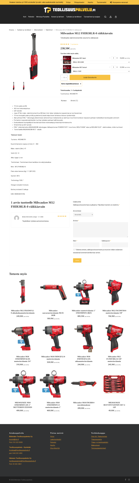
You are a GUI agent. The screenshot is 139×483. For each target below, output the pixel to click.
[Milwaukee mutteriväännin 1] (83, 292)
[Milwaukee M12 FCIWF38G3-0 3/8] (114, 338)
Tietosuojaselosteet (98, 448)
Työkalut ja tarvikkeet (24, 30)
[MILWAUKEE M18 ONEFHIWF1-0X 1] (22, 384)
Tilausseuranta (96, 439)
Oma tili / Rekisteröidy (99, 437)
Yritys (52, 437)
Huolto (52, 445)
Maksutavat (95, 445)
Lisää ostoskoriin (90, 77)
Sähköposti (106, 241)
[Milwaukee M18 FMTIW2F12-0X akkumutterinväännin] (83, 338)
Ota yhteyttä (55, 448)
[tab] (64, 100)
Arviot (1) (74, 101)
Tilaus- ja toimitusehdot (99, 442)
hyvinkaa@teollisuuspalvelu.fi (19, 450)
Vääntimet (49, 30)
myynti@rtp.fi (14, 439)
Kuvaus (64, 101)
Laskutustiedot (55, 439)
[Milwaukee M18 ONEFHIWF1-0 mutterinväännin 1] (53, 384)
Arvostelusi (77, 211)
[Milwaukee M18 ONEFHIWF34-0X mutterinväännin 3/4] (22, 338)
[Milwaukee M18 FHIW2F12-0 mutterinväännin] (53, 338)
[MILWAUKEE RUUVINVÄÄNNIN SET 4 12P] (114, 384)
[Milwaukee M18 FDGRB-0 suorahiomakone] (83, 384)
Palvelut (53, 442)
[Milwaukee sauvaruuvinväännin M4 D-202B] (53, 292)
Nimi (75, 241)
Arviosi (76, 221)
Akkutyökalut (38, 30)
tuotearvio (74, 44)
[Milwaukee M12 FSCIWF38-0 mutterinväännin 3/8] (114, 292)
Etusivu (11, 30)
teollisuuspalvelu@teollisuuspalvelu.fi (22, 461)
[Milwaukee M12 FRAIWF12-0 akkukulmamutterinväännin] (22, 292)
